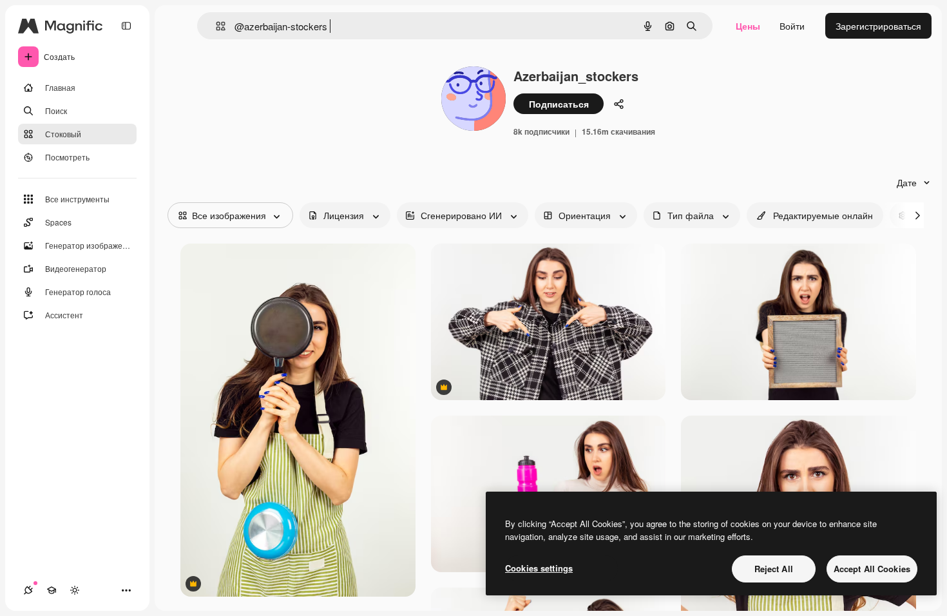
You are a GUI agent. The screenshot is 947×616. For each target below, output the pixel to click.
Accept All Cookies (872, 569)
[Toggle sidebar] (126, 25)
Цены (748, 25)
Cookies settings (539, 568)
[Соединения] (28, 590)
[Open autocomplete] (215, 26)
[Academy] (51, 590)
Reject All (773, 569)
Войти (792, 25)
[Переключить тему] (74, 590)
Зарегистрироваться (878, 25)
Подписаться (559, 103)
